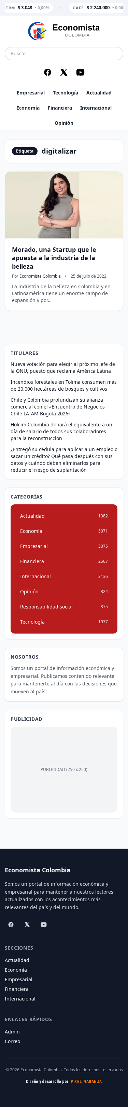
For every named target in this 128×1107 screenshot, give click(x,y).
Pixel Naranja (86, 1081)
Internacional (96, 107)
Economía (28, 107)
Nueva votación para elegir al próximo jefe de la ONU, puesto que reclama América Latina (63, 367)
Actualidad (99, 92)
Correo (12, 1041)
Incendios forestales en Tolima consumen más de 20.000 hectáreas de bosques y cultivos (64, 385)
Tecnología (65, 92)
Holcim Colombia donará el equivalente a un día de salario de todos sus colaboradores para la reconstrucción (61, 431)
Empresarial (31, 92)
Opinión (64, 123)
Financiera (60, 107)
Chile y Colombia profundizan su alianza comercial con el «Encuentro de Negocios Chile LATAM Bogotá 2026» (58, 406)
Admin (12, 1031)
